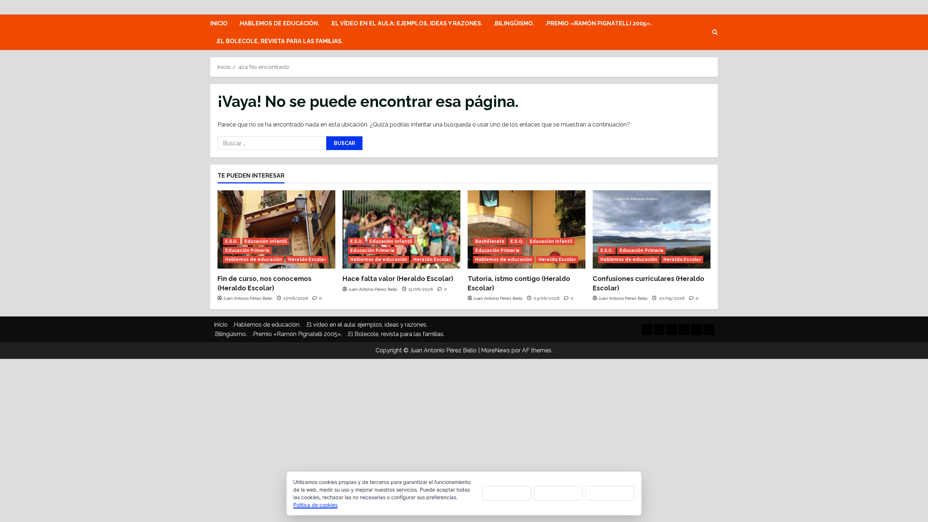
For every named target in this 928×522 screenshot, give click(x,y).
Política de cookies (315, 505)
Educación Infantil (265, 241)
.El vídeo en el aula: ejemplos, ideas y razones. (406, 23)
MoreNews (495, 350)
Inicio (219, 23)
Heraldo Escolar (307, 259)
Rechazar (558, 493)
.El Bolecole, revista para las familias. (279, 41)
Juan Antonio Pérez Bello (247, 298)
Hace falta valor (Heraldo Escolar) (398, 278)
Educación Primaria (247, 250)
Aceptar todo (506, 493)
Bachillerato (489, 241)
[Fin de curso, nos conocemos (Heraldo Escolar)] (276, 229)
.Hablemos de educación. (279, 23)
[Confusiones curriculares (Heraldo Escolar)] (651, 229)
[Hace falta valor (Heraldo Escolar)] (401, 229)
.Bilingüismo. (513, 23)
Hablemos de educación (253, 259)
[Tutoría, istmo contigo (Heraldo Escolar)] (526, 229)
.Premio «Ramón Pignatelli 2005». (598, 23)
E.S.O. (231, 241)
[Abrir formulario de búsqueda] (715, 32)
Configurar (610, 493)
